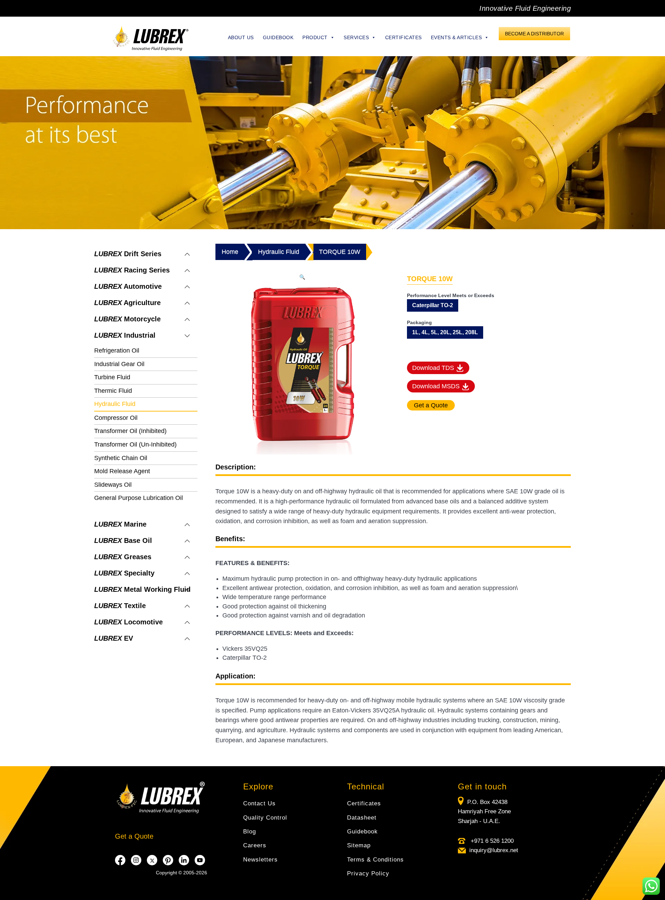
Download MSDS (436, 386)
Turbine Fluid (112, 377)
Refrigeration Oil (116, 350)
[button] (302, 277)
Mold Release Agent (122, 471)
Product (315, 37)
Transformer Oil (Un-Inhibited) (135, 444)
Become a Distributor (534, 33)
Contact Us (259, 803)
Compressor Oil (116, 417)
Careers (254, 845)
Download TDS (434, 367)
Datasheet (361, 817)
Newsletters (260, 859)
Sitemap (359, 845)
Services (356, 37)
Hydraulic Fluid (114, 403)
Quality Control (265, 817)
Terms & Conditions (375, 859)
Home (230, 251)
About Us (241, 37)
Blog (249, 831)
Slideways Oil (113, 484)
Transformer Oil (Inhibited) (130, 430)
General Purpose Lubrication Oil (138, 497)
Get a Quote (134, 836)
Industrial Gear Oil (119, 364)
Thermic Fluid (113, 390)
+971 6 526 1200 (491, 841)
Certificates (403, 37)
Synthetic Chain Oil (120, 458)
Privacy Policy (368, 873)
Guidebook (278, 37)
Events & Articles (456, 37)
